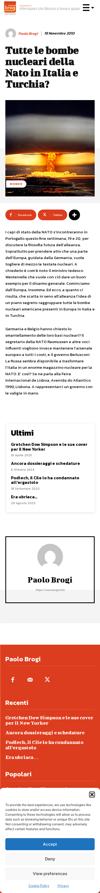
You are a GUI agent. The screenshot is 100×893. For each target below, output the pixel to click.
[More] (74, 215)
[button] (92, 794)
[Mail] (30, 680)
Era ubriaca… (24, 496)
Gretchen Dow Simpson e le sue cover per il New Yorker (49, 446)
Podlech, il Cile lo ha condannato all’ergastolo (45, 480)
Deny (50, 858)
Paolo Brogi (28, 34)
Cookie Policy (39, 886)
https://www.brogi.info (50, 590)
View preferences (50, 873)
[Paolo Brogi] (11, 33)
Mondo (16, 184)
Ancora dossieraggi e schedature (45, 463)
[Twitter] (47, 680)
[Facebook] (12, 680)
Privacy (63, 886)
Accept (50, 844)
